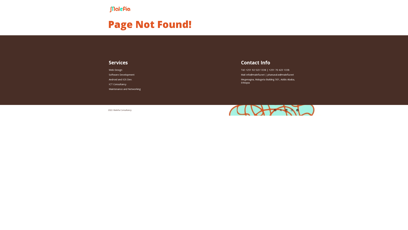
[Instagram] (292, 110)
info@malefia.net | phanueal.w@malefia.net (267, 74)
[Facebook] (275, 110)
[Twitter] (280, 110)
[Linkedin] (286, 110)
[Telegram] (297, 110)
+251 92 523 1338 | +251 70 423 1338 (265, 69)
